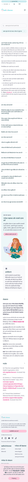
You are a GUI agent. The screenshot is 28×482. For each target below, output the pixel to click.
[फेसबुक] (2, 438)
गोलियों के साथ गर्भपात (18, 454)
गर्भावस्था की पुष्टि (18, 449)
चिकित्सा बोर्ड (3, 451)
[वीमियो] (12, 438)
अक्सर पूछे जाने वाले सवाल (19, 456)
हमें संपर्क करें (9, 92)
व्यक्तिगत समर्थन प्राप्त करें (10, 234)
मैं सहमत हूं (14, 478)
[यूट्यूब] (9, 438)
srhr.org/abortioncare (9, 372)
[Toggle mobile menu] (25, 10)
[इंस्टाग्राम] (5, 438)
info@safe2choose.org (6, 435)
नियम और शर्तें (16, 470)
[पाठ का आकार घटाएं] (2, 4)
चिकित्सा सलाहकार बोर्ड (18, 322)
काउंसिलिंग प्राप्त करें (14, 431)
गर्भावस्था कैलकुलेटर (18, 451)
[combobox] (14, 31)
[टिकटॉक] (16, 438)
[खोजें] (14, 4)
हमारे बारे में (3, 449)
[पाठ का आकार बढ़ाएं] (9, 4)
